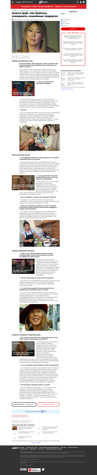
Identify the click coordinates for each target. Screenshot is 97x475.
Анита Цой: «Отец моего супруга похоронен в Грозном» (50, 432)
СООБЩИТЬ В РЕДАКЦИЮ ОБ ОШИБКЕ (53, 449)
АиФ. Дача (65, 21)
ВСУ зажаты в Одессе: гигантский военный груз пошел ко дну (73, 49)
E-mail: (63, 13)
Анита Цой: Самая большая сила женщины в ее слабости (26, 432)
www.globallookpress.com (23, 53)
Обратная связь (24, 449)
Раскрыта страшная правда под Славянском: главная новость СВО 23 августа (73, 55)
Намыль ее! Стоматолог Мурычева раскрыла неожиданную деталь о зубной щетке (75, 74)
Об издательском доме (31, 447)
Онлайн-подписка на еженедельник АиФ (49, 447)
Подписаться (73, 28)
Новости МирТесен (67, 89)
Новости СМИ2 (35, 443)
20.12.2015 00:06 (15, 10)
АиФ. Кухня (65, 25)
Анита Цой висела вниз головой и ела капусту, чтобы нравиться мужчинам (50, 428)
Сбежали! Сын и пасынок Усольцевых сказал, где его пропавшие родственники (76, 79)
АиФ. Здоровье (66, 23)
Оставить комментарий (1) (48, 404)
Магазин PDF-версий (73, 447)
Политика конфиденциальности (26, 465)
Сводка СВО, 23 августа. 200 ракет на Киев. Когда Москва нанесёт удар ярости (73, 43)
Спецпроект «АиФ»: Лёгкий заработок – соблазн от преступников (48, 6)
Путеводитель (32, 449)
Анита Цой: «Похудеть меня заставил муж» (24, 437)
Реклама (22, 447)
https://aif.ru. (24, 462)
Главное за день (66, 19)
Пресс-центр (63, 447)
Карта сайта (41, 449)
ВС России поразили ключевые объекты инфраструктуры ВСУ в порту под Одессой (73, 37)
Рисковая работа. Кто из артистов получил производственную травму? (26, 428)
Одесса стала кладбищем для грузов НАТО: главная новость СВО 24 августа (73, 61)
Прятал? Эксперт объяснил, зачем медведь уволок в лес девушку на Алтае (75, 84)
